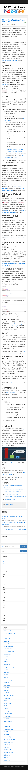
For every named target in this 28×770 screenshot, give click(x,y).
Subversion (8, 716)
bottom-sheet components (9, 212)
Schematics (5, 84)
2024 (4, 577)
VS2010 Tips (8, 731)
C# (6, 656)
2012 (4, 608)
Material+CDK (10, 60)
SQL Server (8, 713)
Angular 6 (11, 504)
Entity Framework (9, 667)
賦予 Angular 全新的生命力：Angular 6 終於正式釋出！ (14, 20)
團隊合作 (7, 757)
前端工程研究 (8, 752)
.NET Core (7, 631)
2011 (4, 610)
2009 (4, 615)
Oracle (6, 706)
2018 (4, 592)
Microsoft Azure (9, 695)
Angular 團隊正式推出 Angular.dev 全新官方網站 (14, 529)
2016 (4, 597)
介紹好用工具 (8, 742)
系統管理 (7, 750)
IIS (6, 675)
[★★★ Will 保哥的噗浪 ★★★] (19, 11)
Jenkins (6, 682)
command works (11, 91)
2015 (4, 600)
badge (22, 210)
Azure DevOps (8, 654)
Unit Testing (8, 721)
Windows (7, 737)
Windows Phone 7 (9, 739)
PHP (6, 708)
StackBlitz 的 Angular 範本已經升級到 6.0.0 (15, 496)
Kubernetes (8, 685)
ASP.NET (7, 643)
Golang (6, 672)
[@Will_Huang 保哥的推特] (12, 11)
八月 (4, 561)
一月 (4, 571)
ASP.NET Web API (9, 651)
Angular (13, 24)
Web (6, 734)
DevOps (7, 664)
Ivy (23, 429)
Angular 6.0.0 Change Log (11, 494)
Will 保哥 (14, 766)
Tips (6, 719)
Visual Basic (7, 726)
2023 (4, 579)
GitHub (15, 157)
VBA (5, 724)
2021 (4, 584)
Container (7, 659)
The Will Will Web (14, 7)
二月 (4, 569)
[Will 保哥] (9, 11)
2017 (4, 595)
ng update (4, 91)
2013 (4, 605)
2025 (4, 574)
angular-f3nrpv (10, 184)
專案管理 (7, 755)
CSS (6, 662)
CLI (16, 60)
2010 (4, 613)
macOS (6, 693)
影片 (4, 210)
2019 (4, 590)
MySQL (7, 698)
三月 (4, 566)
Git (6, 669)
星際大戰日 (10, 474)
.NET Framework (9, 633)
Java (6, 677)
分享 (25, 22)
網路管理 (7, 760)
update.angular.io (10, 392)
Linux (6, 690)
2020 (4, 587)
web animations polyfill (19, 324)
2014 (4, 602)
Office (6, 700)
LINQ (6, 688)
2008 (4, 618)
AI (5, 636)
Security (7, 711)
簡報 (7, 210)
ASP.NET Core (8, 646)
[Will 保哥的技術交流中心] (5, 11)
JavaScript (8, 680)
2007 (4, 621)
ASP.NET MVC (8, 649)
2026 (5, 565)
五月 (4, 564)
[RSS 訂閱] (22, 11)
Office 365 (7, 703)
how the (24, 89)
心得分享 (7, 744)
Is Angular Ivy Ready (12, 463)
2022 (4, 582)
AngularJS (7, 641)
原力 (17, 477)
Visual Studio (8, 729)
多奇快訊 (7, 747)
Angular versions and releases (16, 383)
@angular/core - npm (9, 499)
